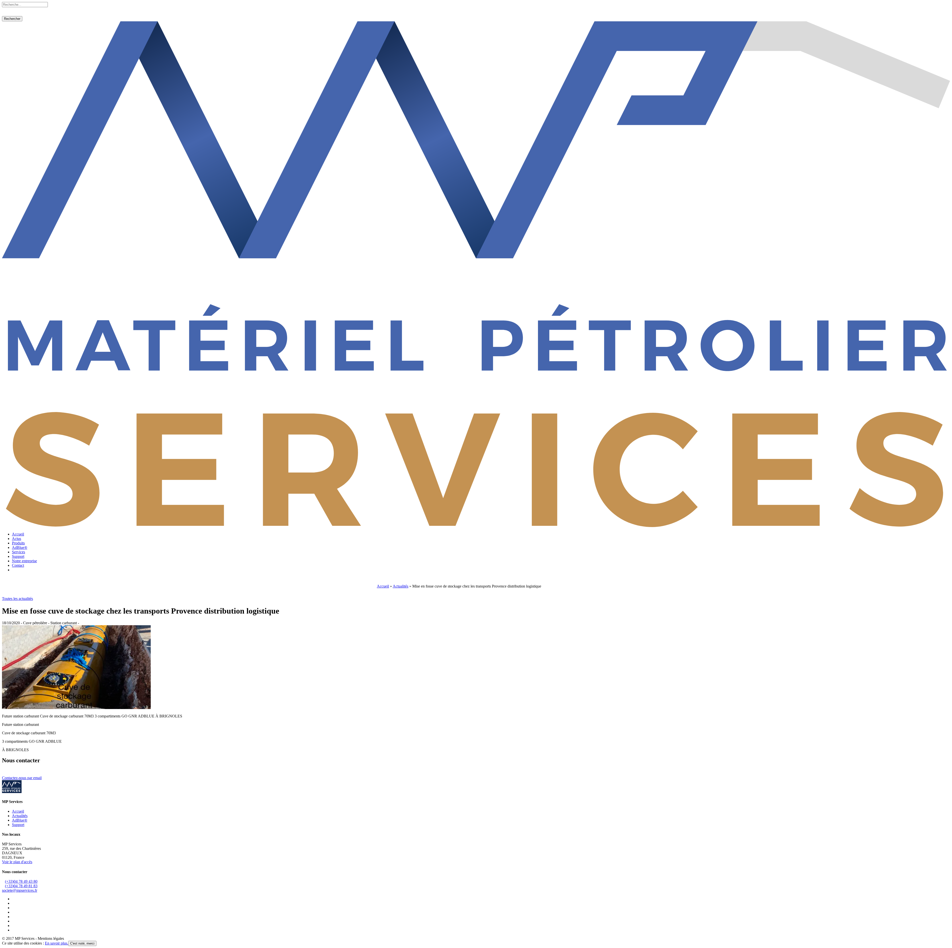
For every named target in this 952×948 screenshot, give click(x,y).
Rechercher (12, 19)
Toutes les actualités (17, 598)
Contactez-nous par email (22, 778)
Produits (18, 543)
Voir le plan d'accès (17, 862)
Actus (16, 538)
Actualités (400, 586)
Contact (18, 565)
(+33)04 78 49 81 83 (21, 886)
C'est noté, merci (82, 943)
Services (18, 552)
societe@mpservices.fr (19, 890)
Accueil (18, 534)
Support (18, 556)
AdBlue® (19, 547)
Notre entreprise (24, 561)
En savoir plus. (56, 943)
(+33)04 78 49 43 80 (21, 881)
